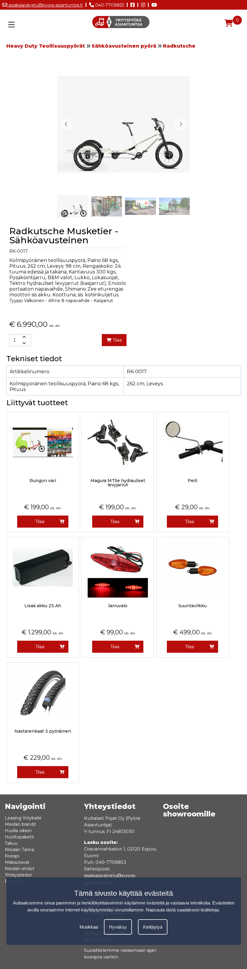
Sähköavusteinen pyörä (124, 46)
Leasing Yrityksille (23, 818)
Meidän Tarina (19, 849)
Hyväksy (118, 927)
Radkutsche (179, 46)
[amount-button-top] (23, 337)
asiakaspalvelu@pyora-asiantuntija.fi (45, 5)
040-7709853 (109, 5)
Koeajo (12, 856)
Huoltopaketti (19, 837)
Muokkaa (89, 927)
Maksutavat (17, 862)
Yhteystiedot (18, 875)
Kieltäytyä (152, 927)
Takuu (11, 843)
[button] (181, 124)
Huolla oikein (18, 830)
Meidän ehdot (19, 868)
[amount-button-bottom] (23, 343)
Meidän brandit (20, 824)
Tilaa (116, 340)
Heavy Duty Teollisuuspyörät (45, 46)
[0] (228, 23)
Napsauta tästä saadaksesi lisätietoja (182, 909)
